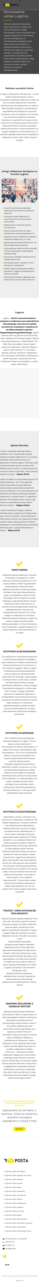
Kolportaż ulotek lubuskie (13, 1183)
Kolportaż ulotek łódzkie (13, 1187)
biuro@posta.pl (11, 1249)
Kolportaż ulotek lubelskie (14, 1179)
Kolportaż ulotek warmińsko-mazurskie (18, 1223)
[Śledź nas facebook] (4, 1256)
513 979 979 (10, 1242)
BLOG (7, 1265)
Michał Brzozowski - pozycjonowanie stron (19, 1277)
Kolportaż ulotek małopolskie (15, 1191)
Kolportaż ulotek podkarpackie (15, 1203)
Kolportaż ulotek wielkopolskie (15, 1227)
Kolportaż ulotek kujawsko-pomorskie (18, 1175)
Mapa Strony (19, 1280)
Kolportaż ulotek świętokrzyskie (16, 1219)
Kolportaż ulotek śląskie (13, 1215)
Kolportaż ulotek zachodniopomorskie (18, 1231)
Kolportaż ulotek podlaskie (14, 1207)
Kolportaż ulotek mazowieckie (15, 1195)
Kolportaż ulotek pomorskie (14, 1211)
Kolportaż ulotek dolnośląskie (15, 1171)
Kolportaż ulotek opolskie (13, 1199)
